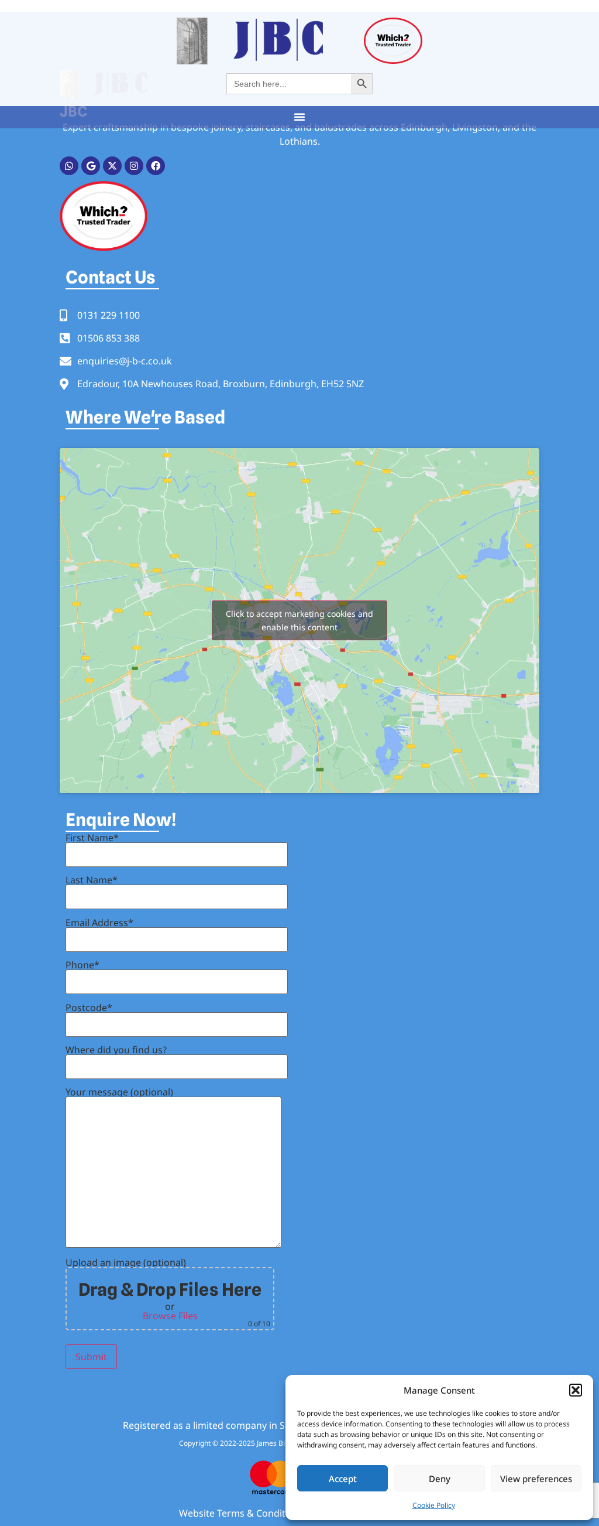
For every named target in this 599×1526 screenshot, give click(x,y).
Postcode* (89, 1008)
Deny (439, 1478)
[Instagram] (134, 165)
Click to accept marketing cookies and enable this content (299, 620)
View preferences (536, 1478)
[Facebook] (155, 165)
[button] (575, 1390)
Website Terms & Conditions (241, 1513)
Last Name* (92, 880)
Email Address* (99, 923)
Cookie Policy (433, 1505)
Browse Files (170, 1315)
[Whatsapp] (69, 165)
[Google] (90, 165)
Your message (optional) (119, 1092)
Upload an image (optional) (168, 1293)
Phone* (82, 965)
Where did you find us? (116, 1050)
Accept (343, 1478)
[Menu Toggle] (299, 116)
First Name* (92, 838)
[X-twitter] (112, 165)
